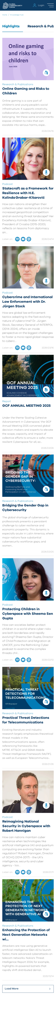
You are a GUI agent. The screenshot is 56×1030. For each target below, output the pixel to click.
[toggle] (50, 5)
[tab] (12, 28)
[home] (12, 5)
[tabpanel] (28, 515)
